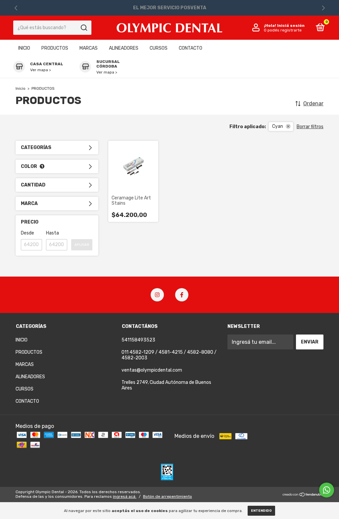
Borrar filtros (310, 127)
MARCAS (88, 48)
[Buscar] (83, 28)
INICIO (24, 48)
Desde (27, 233)
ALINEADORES (123, 48)
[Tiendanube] (302, 495)
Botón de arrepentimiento (167, 496)
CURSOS (159, 48)
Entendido (261, 511)
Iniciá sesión (291, 25)
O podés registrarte (283, 30)
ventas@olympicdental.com (151, 370)
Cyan (277, 126)
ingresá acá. (124, 496)
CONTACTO (190, 48)
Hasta (52, 233)
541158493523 (138, 340)
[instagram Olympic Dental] (157, 294)
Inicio (20, 88)
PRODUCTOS (54, 48)
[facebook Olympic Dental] (181, 294)
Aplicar (81, 245)
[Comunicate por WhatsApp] (326, 490)
